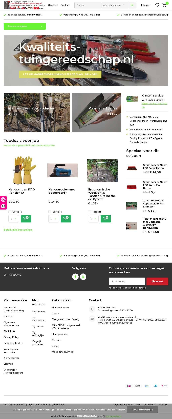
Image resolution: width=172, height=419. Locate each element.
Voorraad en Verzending (11, 350)
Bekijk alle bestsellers (18, 229)
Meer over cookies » (87, 415)
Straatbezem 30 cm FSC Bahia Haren (155, 167)
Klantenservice (11, 357)
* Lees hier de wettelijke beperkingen (127, 287)
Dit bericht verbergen (142, 409)
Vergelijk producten (38, 343)
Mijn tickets (38, 326)
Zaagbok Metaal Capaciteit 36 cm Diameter (153, 203)
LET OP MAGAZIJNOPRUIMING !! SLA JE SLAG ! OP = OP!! (60, 74)
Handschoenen (60, 307)
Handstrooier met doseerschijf (61, 191)
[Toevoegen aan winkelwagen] (26, 218)
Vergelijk (17, 211)
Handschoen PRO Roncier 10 (21, 191)
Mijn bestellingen (38, 319)
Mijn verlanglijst (38, 334)
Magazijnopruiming (62, 351)
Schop (55, 345)
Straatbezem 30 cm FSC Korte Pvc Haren (155, 185)
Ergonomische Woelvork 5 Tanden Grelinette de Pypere (101, 194)
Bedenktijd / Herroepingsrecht (13, 371)
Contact (65, 5)
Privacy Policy (11, 337)
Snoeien (56, 340)
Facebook (75, 276)
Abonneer (157, 281)
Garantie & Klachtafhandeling (14, 309)
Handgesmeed (60, 334)
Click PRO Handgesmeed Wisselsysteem (66, 327)
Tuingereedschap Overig (65, 319)
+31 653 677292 (106, 307)
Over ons (53, 5)
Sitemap (8, 363)
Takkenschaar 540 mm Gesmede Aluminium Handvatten (154, 223)
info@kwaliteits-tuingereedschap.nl (117, 317)
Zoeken (132, 5)
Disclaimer (9, 331)
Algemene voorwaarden (11, 324)
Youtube (83, 276)
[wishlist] (157, 5)
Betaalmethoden (13, 343)
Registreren (38, 311)
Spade (55, 313)
